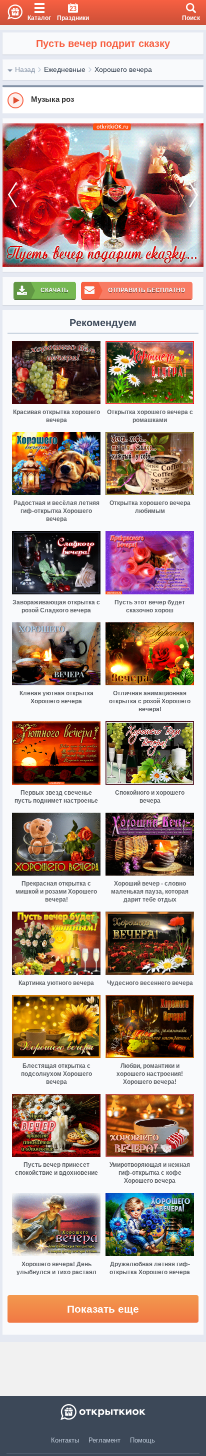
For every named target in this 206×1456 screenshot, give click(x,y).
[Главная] (11, 12)
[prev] (12, 195)
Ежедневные (65, 69)
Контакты (65, 1440)
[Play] (16, 100)
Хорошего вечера (123, 69)
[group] (103, 99)
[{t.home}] (103, 1412)
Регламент (104, 1440)
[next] (193, 195)
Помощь (142, 1440)
